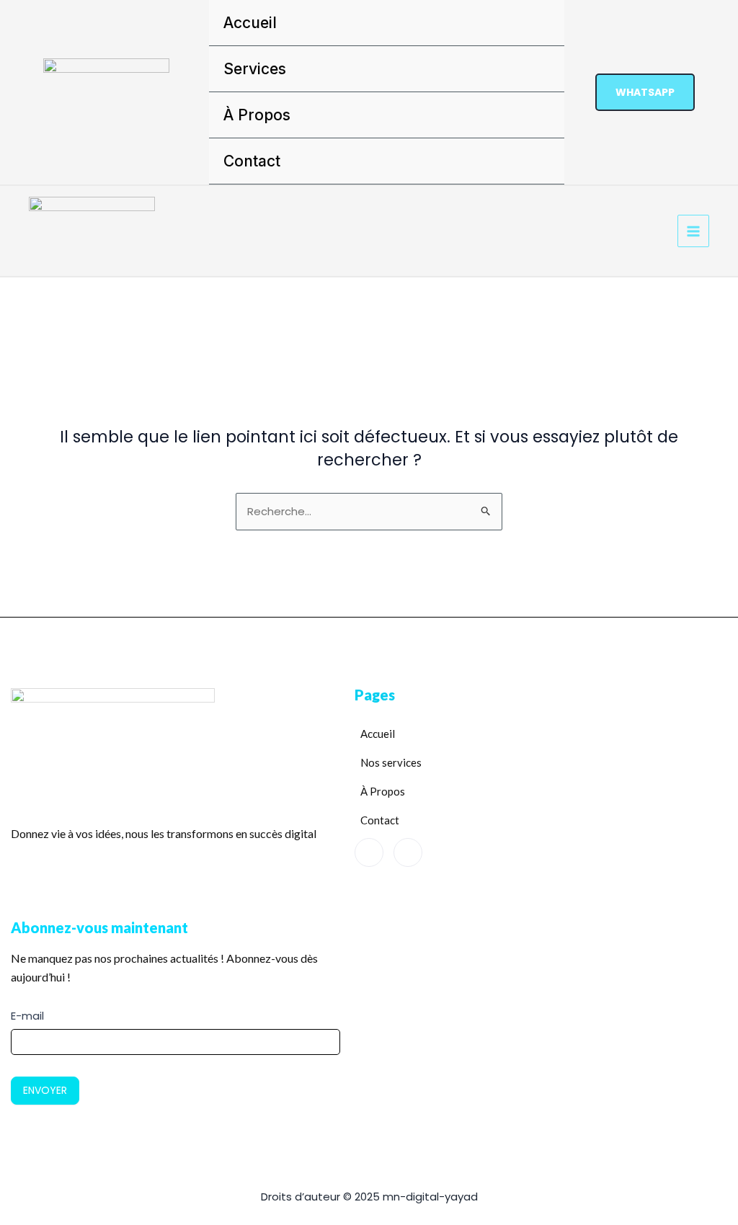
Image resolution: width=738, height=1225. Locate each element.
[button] (645, 92)
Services (254, 69)
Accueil (250, 23)
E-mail (27, 1015)
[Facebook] (369, 852)
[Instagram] (408, 852)
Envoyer (45, 1090)
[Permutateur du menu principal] (693, 231)
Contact (251, 161)
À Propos (256, 115)
